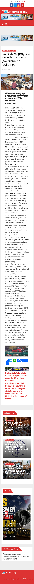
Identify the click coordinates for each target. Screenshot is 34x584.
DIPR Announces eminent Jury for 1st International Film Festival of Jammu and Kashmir (16, 446)
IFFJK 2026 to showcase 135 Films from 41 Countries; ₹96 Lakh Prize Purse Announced (17, 469)
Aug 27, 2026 (10, 536)
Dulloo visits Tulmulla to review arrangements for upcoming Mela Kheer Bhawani (16, 377)
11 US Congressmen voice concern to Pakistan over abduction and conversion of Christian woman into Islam (16, 526)
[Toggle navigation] (6, 24)
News (14, 50)
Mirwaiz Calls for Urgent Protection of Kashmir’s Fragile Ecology (15, 426)
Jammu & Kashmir (7, 50)
